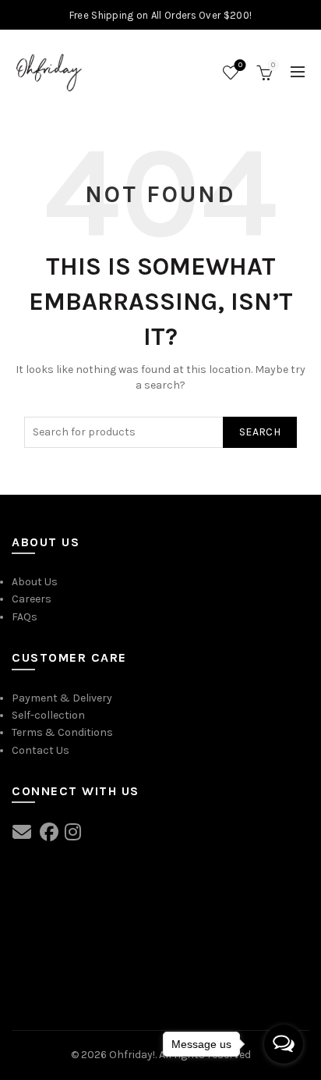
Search (259, 432)
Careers (31, 599)
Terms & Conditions (62, 732)
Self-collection (48, 715)
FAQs (24, 616)
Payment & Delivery (62, 698)
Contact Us (40, 750)
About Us (35, 581)
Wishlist (240, 65)
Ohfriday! (132, 1054)
